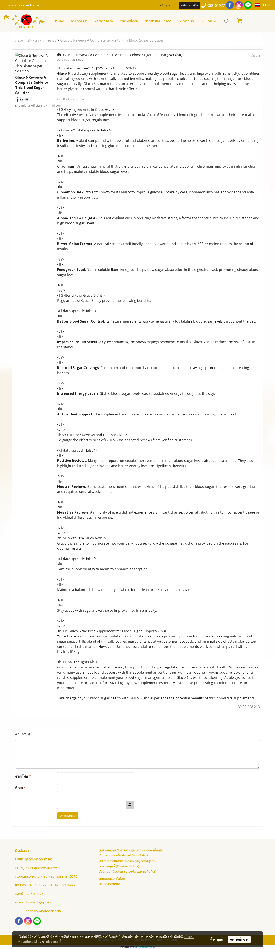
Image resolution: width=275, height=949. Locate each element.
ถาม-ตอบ (50, 40)
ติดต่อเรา (187, 21)
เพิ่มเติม (207, 21)
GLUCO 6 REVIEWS (72, 99)
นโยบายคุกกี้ (53, 941)
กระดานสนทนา (27, 40)
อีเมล (20, 787)
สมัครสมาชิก (189, 5)
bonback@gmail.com (41, 902)
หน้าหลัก (58, 21)
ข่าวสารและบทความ (159, 21)
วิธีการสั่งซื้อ (129, 21)
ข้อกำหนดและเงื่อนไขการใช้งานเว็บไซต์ (123, 855)
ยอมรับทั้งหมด (239, 939)
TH (263, 5)
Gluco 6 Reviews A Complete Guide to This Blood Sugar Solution (111, 40)
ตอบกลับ (69, 816)
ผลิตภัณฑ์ (102, 21)
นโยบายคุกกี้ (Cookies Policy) (119, 866)
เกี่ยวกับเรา (79, 21)
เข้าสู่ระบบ (167, 5)
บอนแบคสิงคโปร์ (110, 884)
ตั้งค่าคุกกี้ (216, 939)
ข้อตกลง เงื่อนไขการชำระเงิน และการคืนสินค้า (128, 871)
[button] (226, 21)
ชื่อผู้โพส (23, 776)
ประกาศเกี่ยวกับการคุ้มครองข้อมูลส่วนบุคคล (127, 861)
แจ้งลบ (255, 55)
